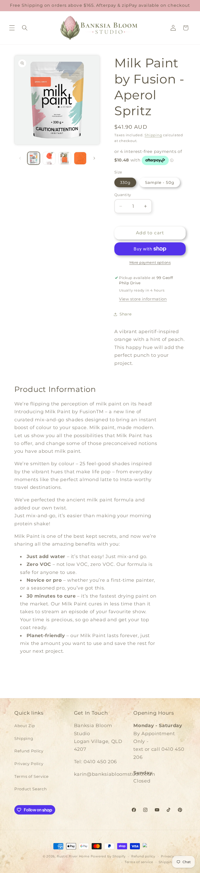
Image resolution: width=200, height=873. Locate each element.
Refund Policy (28, 750)
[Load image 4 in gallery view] (80, 158)
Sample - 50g (159, 182)
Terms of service (139, 862)
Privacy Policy (28, 763)
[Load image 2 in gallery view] (49, 158)
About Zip (24, 725)
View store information (143, 298)
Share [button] (126, 314)
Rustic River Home (73, 856)
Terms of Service (31, 776)
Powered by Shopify (108, 856)
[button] (12, 28)
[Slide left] (20, 158)
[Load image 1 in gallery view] (33, 158)
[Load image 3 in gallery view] (64, 158)
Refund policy (143, 856)
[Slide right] (94, 158)
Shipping (153, 135)
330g (125, 182)
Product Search (30, 788)
